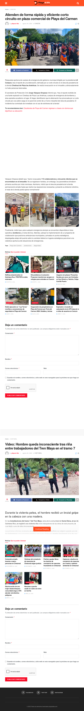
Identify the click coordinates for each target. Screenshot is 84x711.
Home (7, 9)
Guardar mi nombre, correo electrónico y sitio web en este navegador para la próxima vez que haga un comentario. (43, 379)
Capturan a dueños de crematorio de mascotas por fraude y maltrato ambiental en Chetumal (71, 562)
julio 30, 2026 (61, 284)
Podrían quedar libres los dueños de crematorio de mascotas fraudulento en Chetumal (52, 562)
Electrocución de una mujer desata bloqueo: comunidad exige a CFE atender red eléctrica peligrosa (13, 590)
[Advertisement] (42, 432)
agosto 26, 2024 (27, 23)
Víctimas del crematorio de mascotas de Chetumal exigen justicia (33, 561)
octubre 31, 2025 (49, 568)
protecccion (28, 245)
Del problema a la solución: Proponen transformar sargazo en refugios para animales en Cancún (42, 277)
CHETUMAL (13, 439)
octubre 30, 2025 (69, 568)
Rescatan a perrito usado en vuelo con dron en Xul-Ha (32, 588)
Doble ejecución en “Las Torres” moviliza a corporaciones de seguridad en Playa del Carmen (16, 309)
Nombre (8, 359)
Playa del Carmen (16, 245)
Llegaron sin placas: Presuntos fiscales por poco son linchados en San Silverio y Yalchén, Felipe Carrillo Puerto (67, 278)
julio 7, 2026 (9, 314)
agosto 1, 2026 (36, 282)
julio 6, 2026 (35, 314)
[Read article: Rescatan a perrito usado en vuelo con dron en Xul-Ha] (33, 578)
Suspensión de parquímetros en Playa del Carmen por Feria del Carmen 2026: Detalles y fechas (42, 309)
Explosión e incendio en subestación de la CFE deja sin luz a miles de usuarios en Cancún (68, 309)
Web (45, 368)
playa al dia (15, 23)
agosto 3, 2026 (10, 282)
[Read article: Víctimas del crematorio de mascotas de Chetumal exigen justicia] (33, 551)
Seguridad (37, 245)
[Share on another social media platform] (77, 70)
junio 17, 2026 (61, 314)
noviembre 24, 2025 (11, 566)
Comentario (10, 333)
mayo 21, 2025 (10, 598)
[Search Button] (78, 3)
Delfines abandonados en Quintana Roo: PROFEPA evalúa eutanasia (16, 277)
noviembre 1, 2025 (30, 566)
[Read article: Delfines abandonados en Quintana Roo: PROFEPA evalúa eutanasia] (17, 264)
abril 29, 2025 (29, 593)
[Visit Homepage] (42, 3)
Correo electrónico (12, 368)
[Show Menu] (6, 3)
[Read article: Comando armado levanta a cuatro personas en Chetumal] (13, 551)
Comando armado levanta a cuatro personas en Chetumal (13, 561)
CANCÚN (13, 9)
